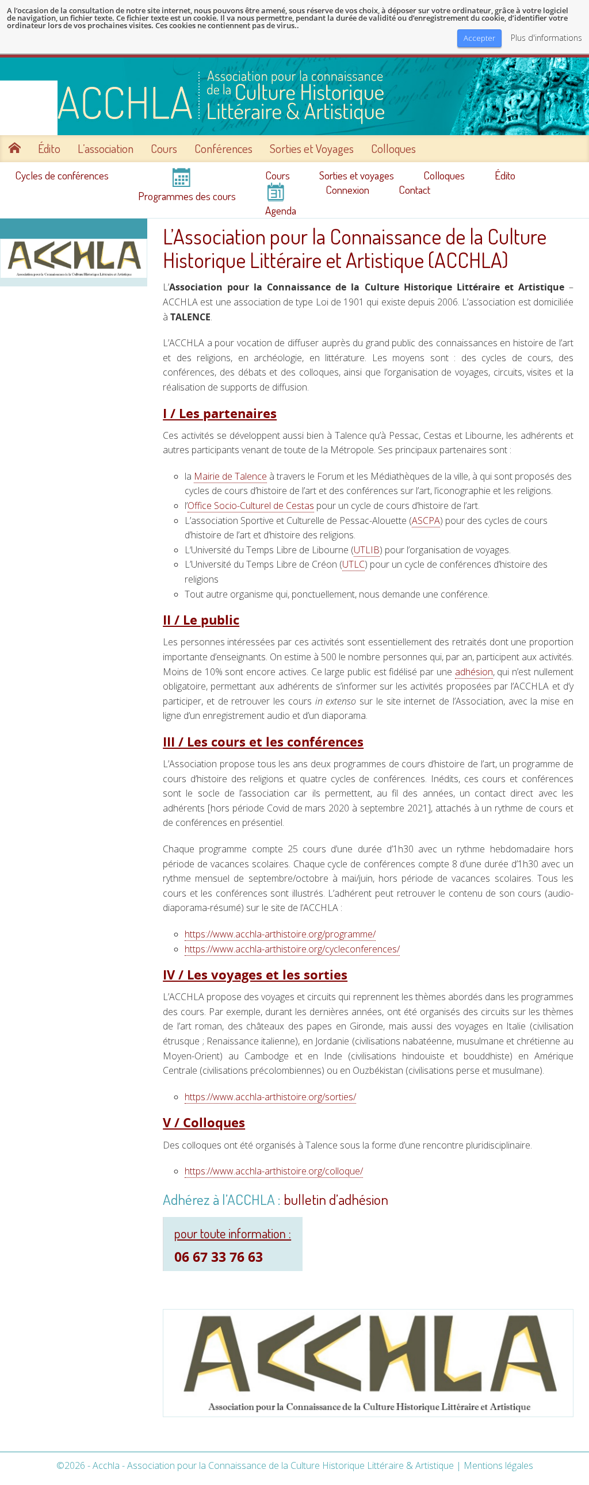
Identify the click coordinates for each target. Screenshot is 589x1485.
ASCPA (426, 520)
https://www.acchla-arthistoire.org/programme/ (280, 934)
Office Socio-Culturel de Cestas (251, 505)
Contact (414, 190)
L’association (105, 148)
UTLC (353, 564)
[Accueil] (294, 96)
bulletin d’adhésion (336, 1199)
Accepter (479, 38)
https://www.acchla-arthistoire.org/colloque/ (274, 1171)
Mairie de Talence (230, 476)
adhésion (474, 671)
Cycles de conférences (62, 175)
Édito (49, 148)
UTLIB (367, 550)
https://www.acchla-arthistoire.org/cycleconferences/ (292, 949)
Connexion (347, 190)
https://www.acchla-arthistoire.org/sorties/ (270, 1096)
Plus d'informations (546, 38)
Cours (164, 148)
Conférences (223, 148)
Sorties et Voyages (312, 148)
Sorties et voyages (356, 175)
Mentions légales (498, 1465)
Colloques (393, 148)
